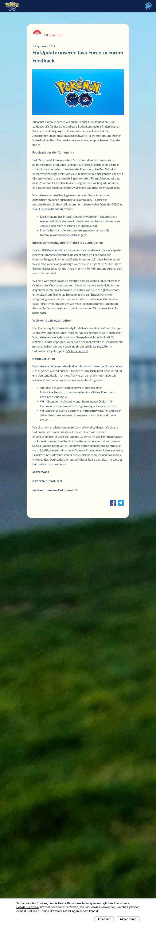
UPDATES (53, 34)
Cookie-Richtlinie (27, 907)
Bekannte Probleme (82, 410)
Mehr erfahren (76, 351)
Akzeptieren (128, 919)
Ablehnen (104, 919)
